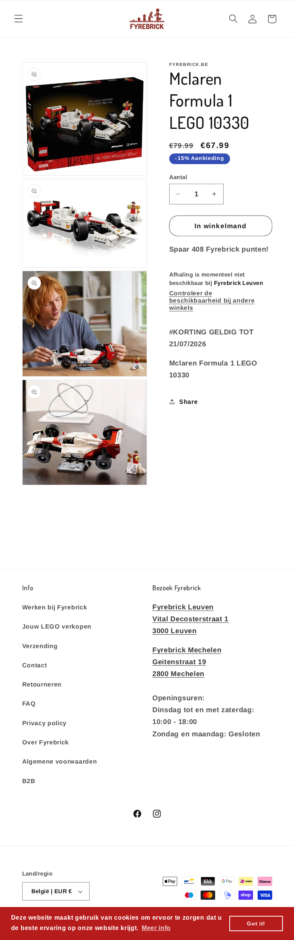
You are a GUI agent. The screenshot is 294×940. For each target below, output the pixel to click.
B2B (29, 780)
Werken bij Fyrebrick (54, 607)
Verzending (40, 645)
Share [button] (188, 401)
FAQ (29, 703)
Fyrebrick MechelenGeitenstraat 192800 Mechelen (186, 662)
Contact (34, 665)
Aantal (178, 177)
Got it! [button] (256, 923)
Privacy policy (44, 722)
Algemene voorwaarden (59, 761)
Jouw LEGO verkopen (56, 626)
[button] (18, 19)
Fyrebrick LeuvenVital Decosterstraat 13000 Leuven (190, 619)
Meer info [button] (156, 928)
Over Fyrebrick (45, 742)
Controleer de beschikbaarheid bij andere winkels (212, 300)
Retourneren (42, 684)
